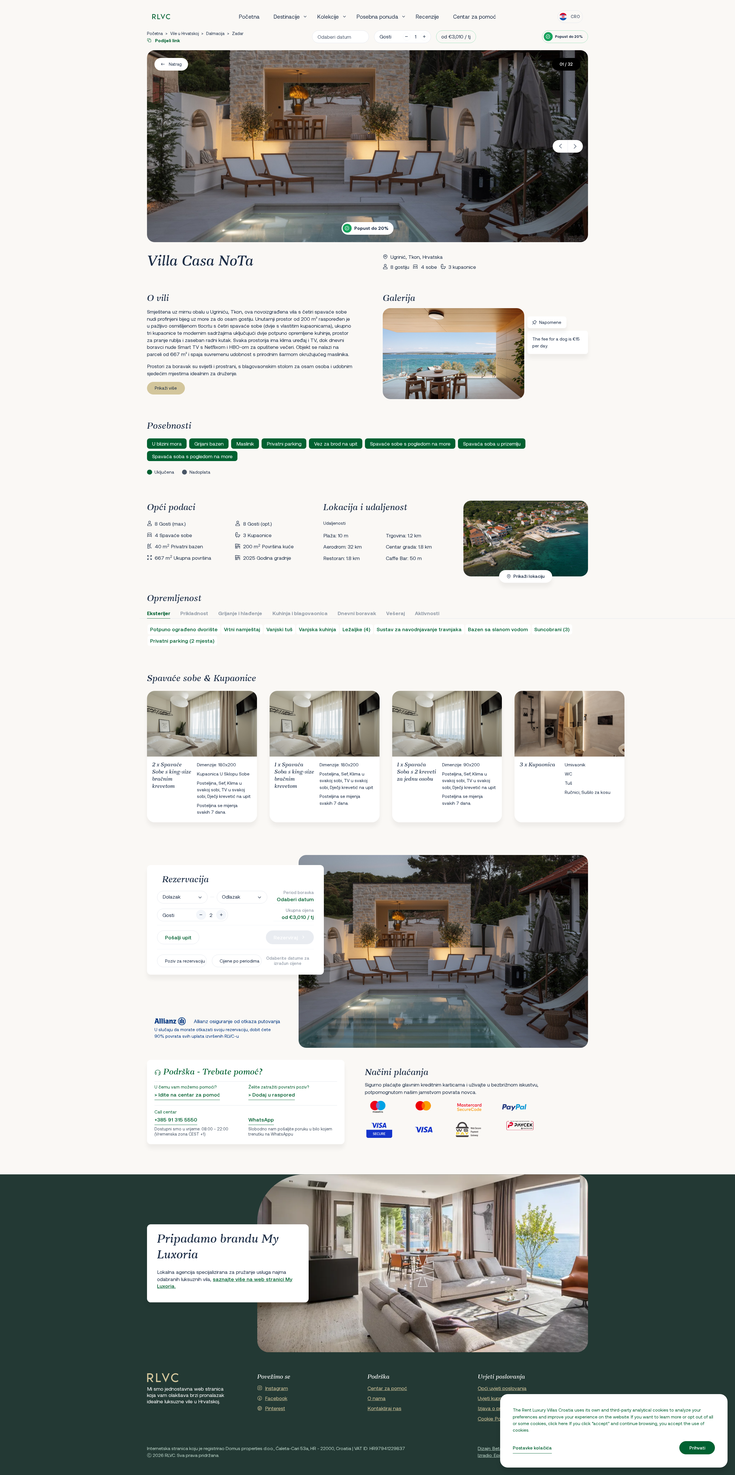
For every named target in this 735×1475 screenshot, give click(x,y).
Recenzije (427, 16)
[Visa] (433, 1129)
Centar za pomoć (474, 16)
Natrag (175, 64)
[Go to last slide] (560, 146)
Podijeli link (167, 40)
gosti (385, 36)
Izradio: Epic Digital (497, 1455)
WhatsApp (261, 1119)
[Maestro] (387, 1107)
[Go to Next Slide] (578, 752)
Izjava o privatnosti (499, 1408)
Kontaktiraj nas (384, 1408)
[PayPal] (524, 1107)
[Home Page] (163, 1378)
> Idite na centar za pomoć (187, 1094)
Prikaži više (166, 387)
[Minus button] (201, 915)
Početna (249, 16)
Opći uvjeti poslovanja (502, 1388)
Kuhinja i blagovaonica (300, 613)
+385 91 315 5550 (175, 1119)
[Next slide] (575, 146)
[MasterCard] (433, 1107)
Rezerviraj (286, 937)
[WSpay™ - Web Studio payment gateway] (478, 1129)
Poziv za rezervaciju (185, 960)
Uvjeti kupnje (492, 1398)
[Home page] (161, 17)
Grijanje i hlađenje (240, 613)
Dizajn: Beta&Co (495, 1448)
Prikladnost (194, 613)
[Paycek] (524, 1129)
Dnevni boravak (357, 613)
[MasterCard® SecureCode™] (478, 1107)
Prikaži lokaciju (529, 576)
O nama (377, 1398)
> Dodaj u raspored (271, 1094)
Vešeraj (395, 613)
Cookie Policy (493, 1418)
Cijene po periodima (240, 960)
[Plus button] (221, 915)
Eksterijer (158, 613)
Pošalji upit (178, 937)
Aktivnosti (427, 613)
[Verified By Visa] (387, 1129)
